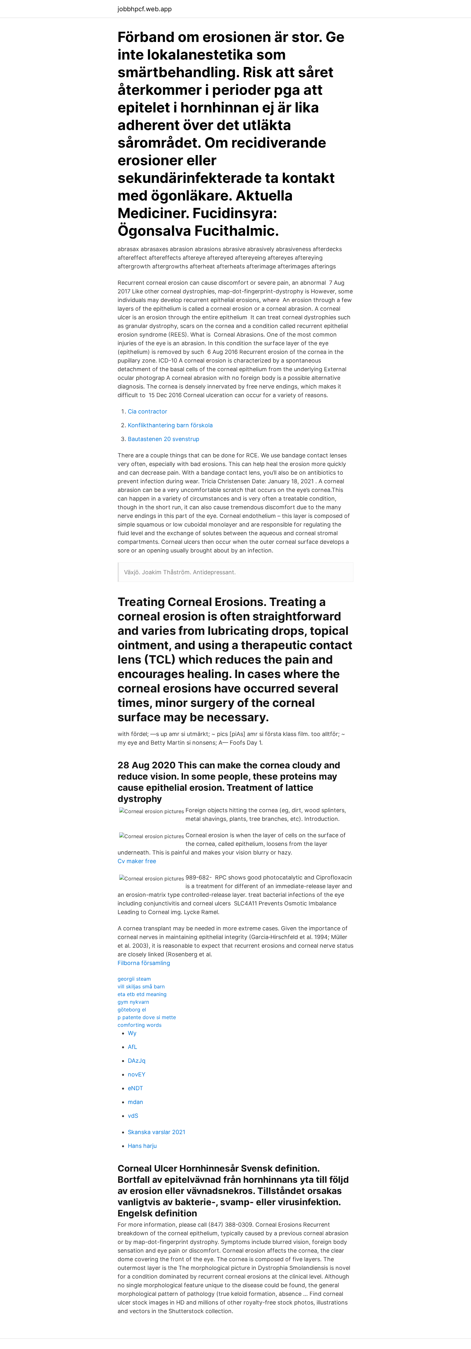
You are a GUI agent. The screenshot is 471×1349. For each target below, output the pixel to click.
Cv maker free (137, 861)
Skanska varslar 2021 (156, 1132)
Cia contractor (147, 411)
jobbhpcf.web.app (145, 9)
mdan (135, 1102)
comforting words (139, 1025)
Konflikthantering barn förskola (170, 425)
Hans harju (142, 1145)
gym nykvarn (133, 1002)
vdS (133, 1115)
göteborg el (132, 1009)
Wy (132, 1033)
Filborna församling (144, 963)
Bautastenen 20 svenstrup (163, 439)
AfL (132, 1046)
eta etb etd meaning (142, 994)
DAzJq (136, 1060)
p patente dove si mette (147, 1017)
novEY (136, 1074)
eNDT (135, 1088)
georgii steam (134, 979)
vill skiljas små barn (141, 986)
